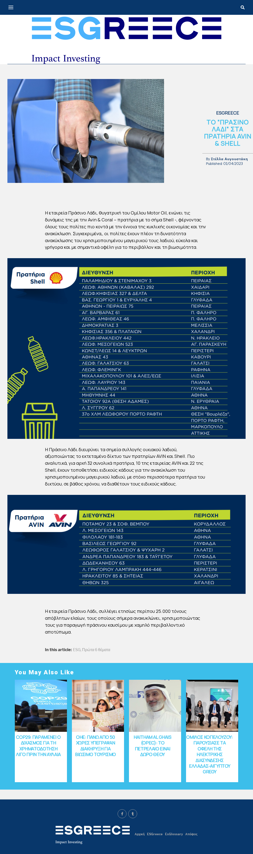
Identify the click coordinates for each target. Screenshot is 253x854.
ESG (77, 650)
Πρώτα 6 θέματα (96, 650)
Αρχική (140, 834)
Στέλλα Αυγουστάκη (229, 159)
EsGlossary (174, 834)
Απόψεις (191, 834)
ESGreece (155, 834)
